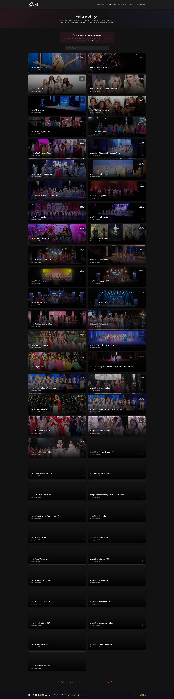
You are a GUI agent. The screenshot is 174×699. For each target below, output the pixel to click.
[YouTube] (36, 695)
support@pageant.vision (108, 682)
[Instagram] (29, 695)
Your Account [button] (140, 4)
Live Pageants (101, 4)
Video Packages (111, 4)
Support (130, 4)
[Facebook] (39, 695)
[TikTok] (33, 695)
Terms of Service (72, 695)
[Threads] (42, 695)
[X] (46, 695)
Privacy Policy (81, 695)
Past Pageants (122, 4)
